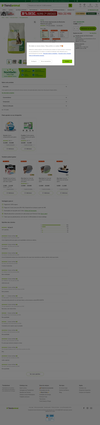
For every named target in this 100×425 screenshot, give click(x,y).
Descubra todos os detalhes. (50, 53)
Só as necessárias (46, 61)
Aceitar (67, 61)
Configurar (34, 61)
